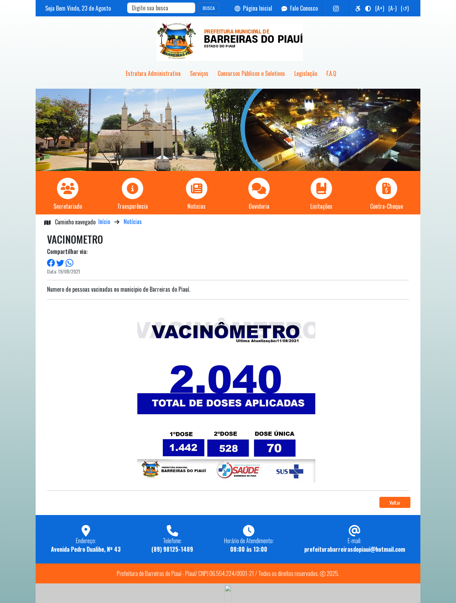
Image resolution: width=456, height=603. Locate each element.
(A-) (392, 8)
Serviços (199, 73)
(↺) (405, 8)
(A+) (379, 8)
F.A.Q (331, 73)
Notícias (133, 221)
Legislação (305, 73)
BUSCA (209, 8)
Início (104, 221)
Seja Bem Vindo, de (78, 8)
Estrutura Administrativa (153, 73)
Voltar (394, 502)
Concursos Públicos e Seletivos (251, 73)
